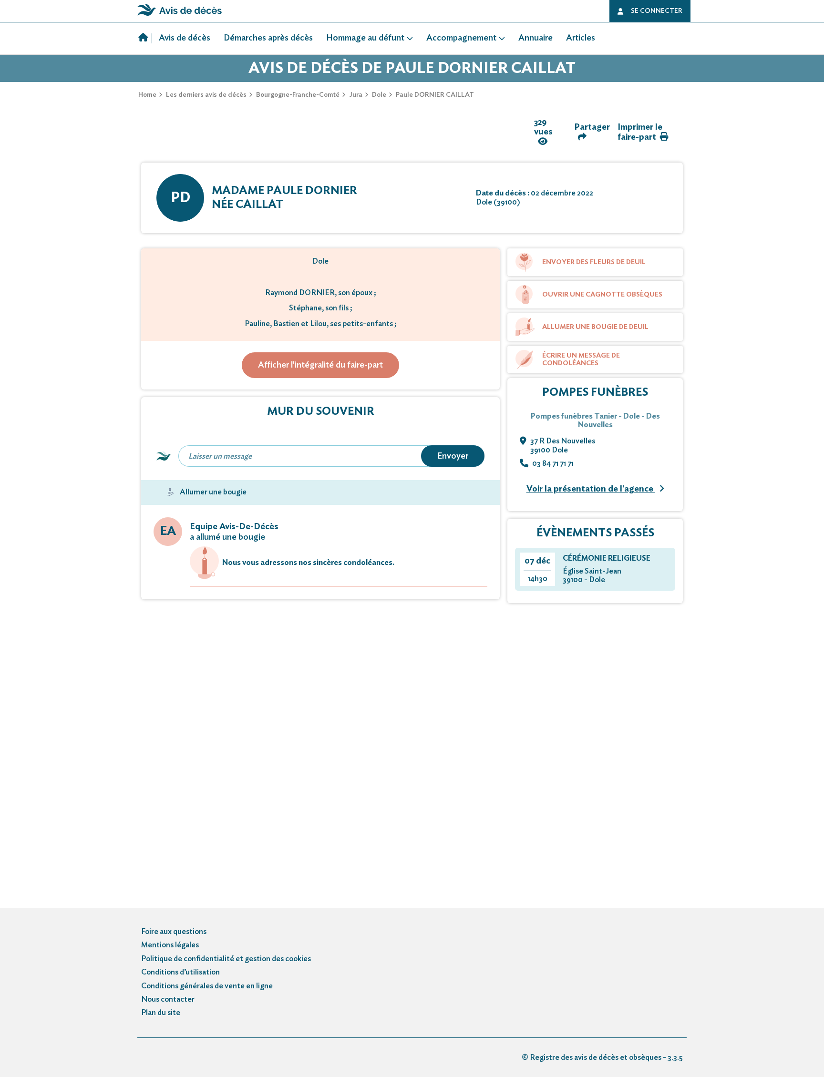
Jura (355, 95)
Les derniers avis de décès (206, 95)
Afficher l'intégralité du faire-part (320, 365)
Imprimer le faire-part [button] (640, 132)
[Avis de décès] (145, 38)
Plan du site (160, 1012)
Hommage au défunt (365, 38)
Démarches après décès (268, 38)
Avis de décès (184, 38)
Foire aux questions (173, 931)
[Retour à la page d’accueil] (180, 16)
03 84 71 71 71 (553, 463)
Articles (580, 38)
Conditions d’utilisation (180, 972)
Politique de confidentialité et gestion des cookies (226, 959)
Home (147, 95)
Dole (379, 95)
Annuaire (535, 38)
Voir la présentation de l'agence (590, 489)
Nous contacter (168, 999)
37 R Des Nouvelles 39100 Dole (562, 445)
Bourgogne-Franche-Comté (298, 95)
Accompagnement (461, 38)
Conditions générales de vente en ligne (207, 986)
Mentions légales (170, 945)
